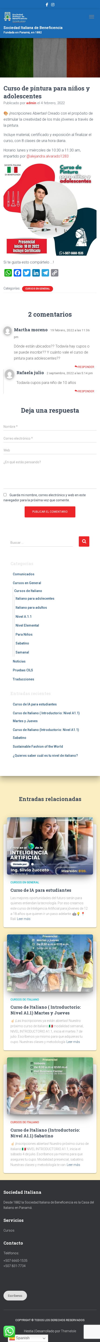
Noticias (19, 661)
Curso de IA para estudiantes (35, 704)
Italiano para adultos (31, 607)
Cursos (8, 1230)
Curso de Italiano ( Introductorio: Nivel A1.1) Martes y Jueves (45, 1010)
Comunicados (23, 574)
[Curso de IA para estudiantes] (50, 846)
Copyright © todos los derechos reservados (50, 1320)
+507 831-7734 (14, 1266)
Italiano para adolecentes (35, 598)
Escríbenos (15, 1295)
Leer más (23, 919)
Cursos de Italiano (28, 591)
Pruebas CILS (23, 670)
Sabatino (22, 643)
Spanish (22, 1338)
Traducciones (23, 679)
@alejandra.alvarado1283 (48, 156)
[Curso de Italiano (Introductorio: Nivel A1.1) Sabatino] (50, 1086)
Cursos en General (37, 288)
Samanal (22, 652)
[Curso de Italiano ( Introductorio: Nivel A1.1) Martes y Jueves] (50, 963)
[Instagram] (52, 5)
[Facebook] (47, 5)
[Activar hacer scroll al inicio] (91, 1333)
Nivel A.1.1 (24, 616)
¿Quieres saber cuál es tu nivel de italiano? (45, 755)
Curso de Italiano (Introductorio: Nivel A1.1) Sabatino (45, 1133)
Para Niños (24, 634)
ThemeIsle (68, 1331)
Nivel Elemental (27, 625)
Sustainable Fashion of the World (38, 746)
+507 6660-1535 (15, 1260)
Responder (85, 367)
